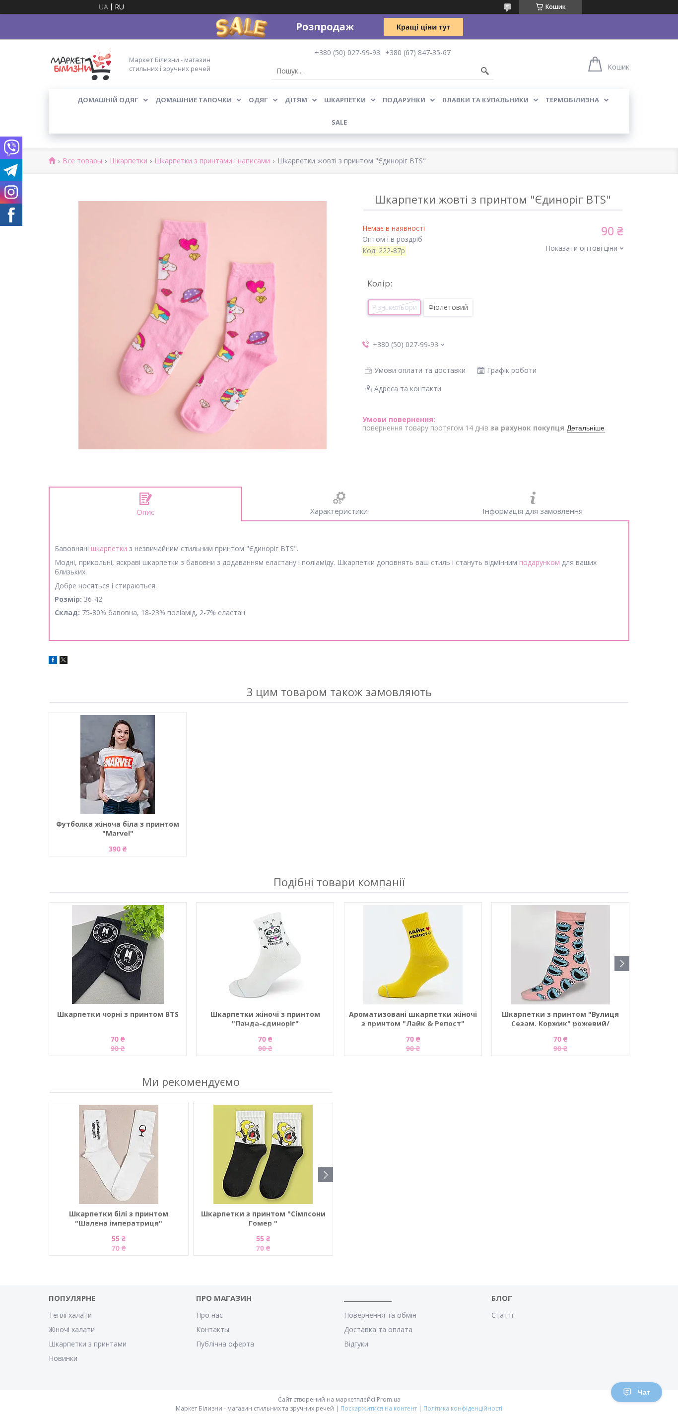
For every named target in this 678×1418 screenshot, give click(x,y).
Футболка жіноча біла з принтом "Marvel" (117, 828)
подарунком (539, 562)
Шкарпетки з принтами (88, 1343)
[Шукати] (484, 71)
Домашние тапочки (193, 99)
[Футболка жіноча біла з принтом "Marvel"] (118, 764)
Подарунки (404, 99)
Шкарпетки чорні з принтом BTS (118, 1014)
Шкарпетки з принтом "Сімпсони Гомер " (263, 1218)
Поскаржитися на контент (378, 1408)
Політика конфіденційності (462, 1408)
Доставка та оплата (378, 1329)
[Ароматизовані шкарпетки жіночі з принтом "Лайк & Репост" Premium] (413, 954)
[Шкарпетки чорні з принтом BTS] (118, 954)
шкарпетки (109, 548)
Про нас (209, 1315)
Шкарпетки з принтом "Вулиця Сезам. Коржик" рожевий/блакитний (560, 1019)
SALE (339, 122)
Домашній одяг (107, 99)
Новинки (63, 1358)
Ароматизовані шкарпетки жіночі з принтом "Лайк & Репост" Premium (413, 1019)
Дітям (296, 99)
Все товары (82, 161)
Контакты (212, 1329)
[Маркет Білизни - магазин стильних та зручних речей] (81, 64)
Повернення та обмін (380, 1315)
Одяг (258, 99)
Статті (502, 1315)
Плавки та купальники (485, 99)
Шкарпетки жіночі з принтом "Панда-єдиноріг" (265, 1018)
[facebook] (53, 661)
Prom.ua (389, 1399)
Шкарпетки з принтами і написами (212, 161)
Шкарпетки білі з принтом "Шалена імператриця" (118, 1218)
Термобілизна (572, 99)
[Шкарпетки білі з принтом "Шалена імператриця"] (119, 1154)
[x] (64, 661)
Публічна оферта (225, 1343)
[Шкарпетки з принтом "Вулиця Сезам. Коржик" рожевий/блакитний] (560, 954)
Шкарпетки (345, 99)
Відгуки (356, 1343)
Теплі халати (70, 1315)
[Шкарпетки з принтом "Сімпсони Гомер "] (263, 1154)
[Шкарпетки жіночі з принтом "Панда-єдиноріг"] (265, 954)
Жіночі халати (72, 1329)
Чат (644, 1392)
